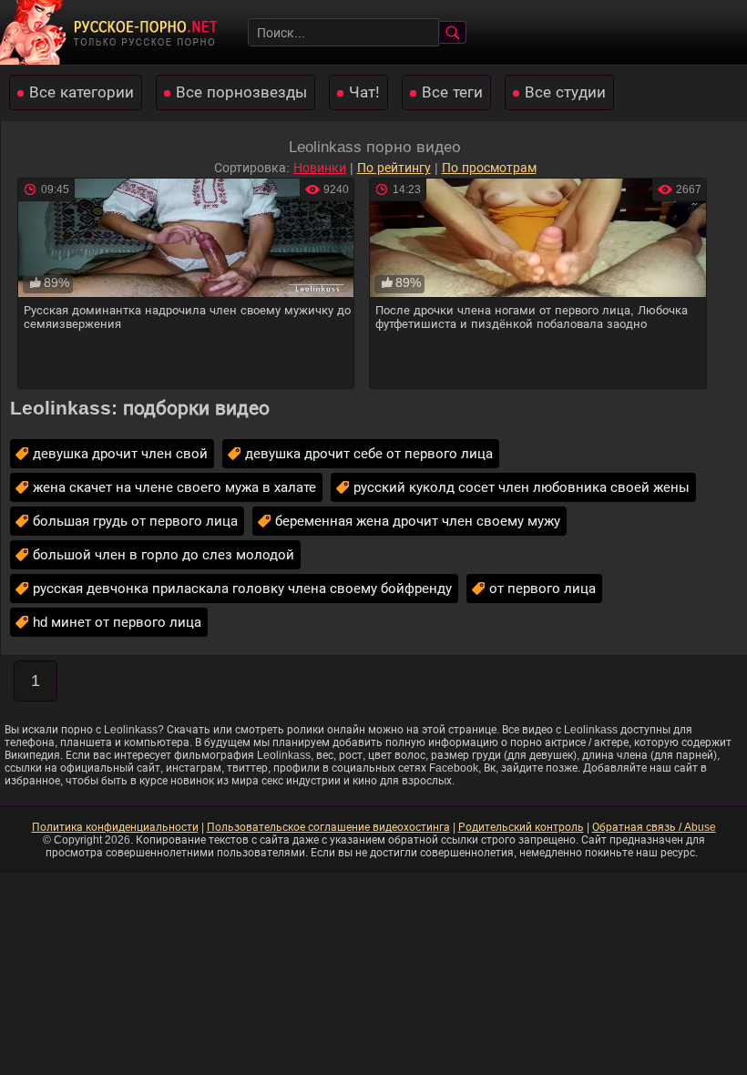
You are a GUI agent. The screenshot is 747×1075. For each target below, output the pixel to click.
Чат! (364, 92)
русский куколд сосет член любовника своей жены (521, 487)
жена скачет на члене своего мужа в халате (174, 487)
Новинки (319, 167)
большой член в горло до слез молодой (163, 554)
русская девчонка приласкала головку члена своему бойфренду (242, 588)
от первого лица (542, 588)
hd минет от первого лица (117, 622)
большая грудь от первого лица (135, 520)
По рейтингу (394, 167)
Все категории (81, 92)
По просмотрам (489, 167)
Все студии (565, 92)
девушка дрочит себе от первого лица (369, 453)
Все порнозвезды (241, 92)
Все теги (452, 92)
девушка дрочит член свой (120, 453)
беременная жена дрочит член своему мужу (417, 520)
